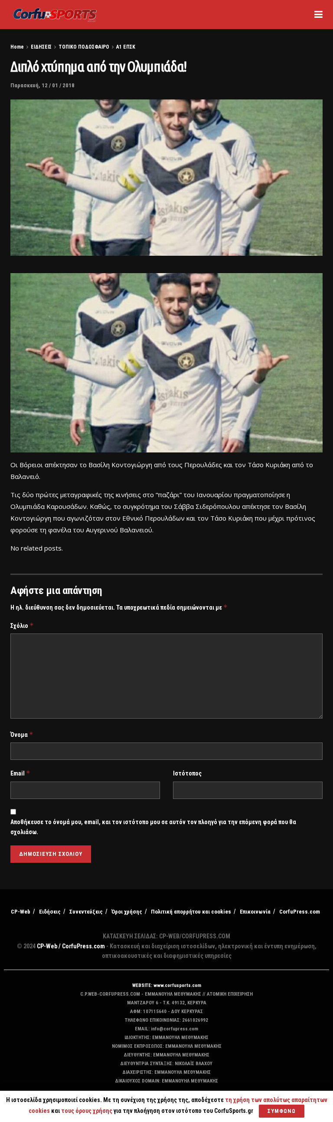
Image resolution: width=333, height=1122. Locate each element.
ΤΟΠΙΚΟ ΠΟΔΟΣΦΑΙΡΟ (84, 47)
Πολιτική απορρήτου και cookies (191, 911)
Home (17, 47)
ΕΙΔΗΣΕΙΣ (41, 47)
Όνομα (21, 734)
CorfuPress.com (299, 911)
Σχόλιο (22, 625)
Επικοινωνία (255, 911)
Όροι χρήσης (126, 911)
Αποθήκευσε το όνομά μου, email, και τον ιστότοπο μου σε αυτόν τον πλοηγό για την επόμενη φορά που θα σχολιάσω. (153, 826)
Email (20, 773)
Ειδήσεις (50, 911)
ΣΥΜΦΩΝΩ (282, 1111)
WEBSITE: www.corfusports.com (166, 985)
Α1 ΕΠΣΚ (125, 47)
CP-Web (20, 911)
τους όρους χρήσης (87, 1110)
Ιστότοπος (187, 773)
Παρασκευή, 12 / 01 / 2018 (42, 85)
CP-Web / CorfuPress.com (71, 946)
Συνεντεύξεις (86, 911)
